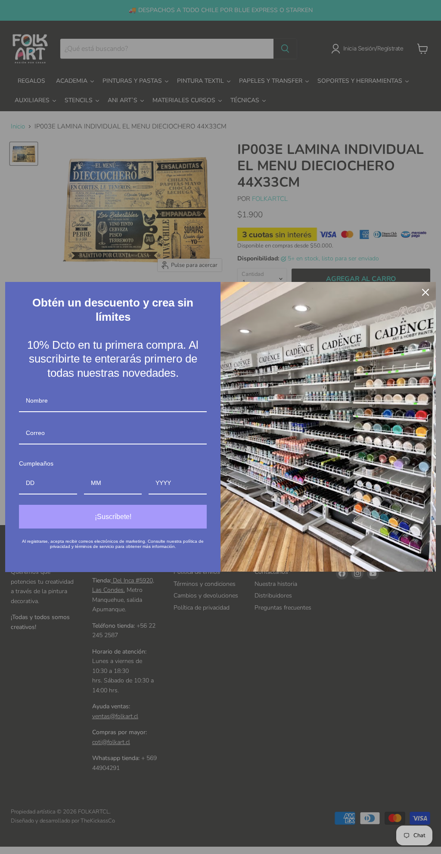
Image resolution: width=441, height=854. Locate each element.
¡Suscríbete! (113, 516)
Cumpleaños (36, 463)
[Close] (425, 292)
